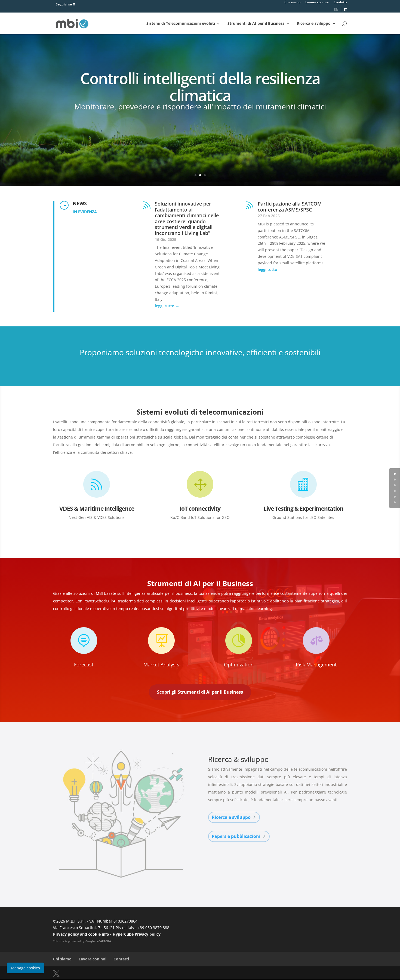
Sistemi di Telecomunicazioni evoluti (180, 24)
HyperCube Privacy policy (137, 934)
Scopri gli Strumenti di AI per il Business (200, 692)
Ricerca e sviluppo (314, 24)
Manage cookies (25, 967)
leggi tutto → (167, 305)
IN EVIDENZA (85, 211)
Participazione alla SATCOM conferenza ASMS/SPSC (290, 206)
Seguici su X (65, 4)
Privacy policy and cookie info (81, 934)
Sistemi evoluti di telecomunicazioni (200, 412)
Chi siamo (292, 2)
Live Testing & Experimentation (303, 508)
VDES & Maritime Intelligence (96, 508)
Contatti (340, 2)
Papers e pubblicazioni (236, 836)
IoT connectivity (200, 508)
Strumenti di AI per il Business (255, 24)
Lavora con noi (317, 2)
